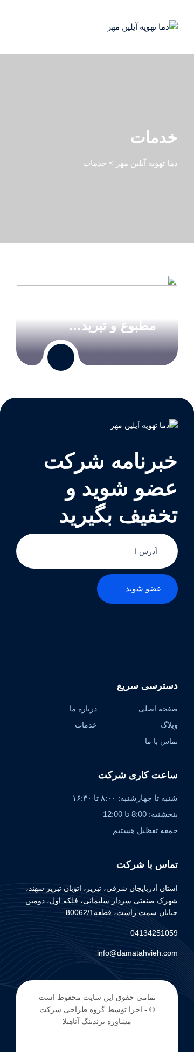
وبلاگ (169, 725)
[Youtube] (105, 647)
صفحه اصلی (158, 708)
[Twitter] (155, 647)
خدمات (86, 725)
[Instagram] (122, 647)
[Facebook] (172, 647)
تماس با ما (161, 741)
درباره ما (83, 708)
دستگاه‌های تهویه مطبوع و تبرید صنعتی (111, 318)
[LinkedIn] (138, 647)
